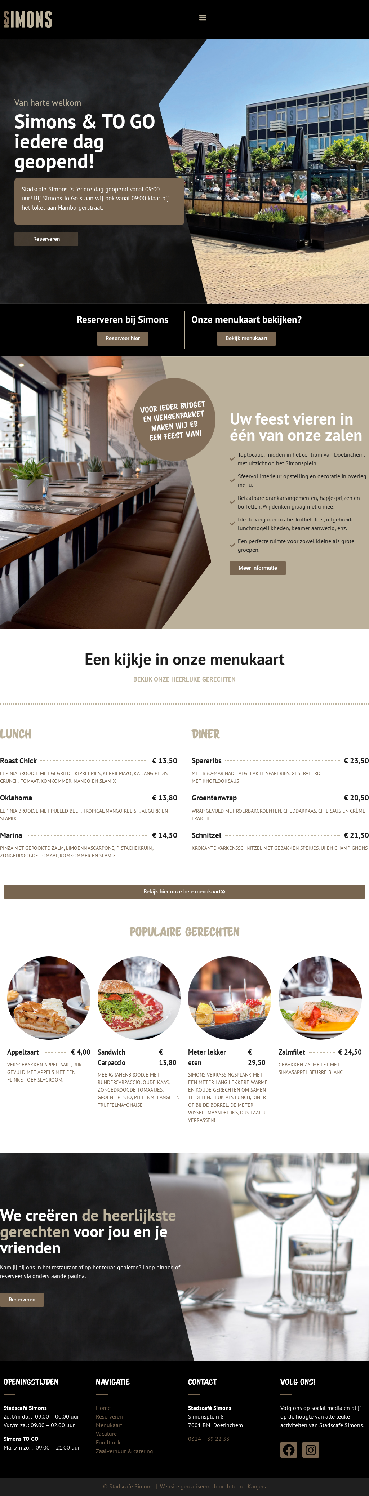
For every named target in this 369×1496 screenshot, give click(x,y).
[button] (203, 17)
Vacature (106, 1433)
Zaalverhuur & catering (124, 1451)
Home (103, 1407)
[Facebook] (288, 1450)
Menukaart (109, 1425)
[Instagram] (310, 1450)
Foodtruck (108, 1442)
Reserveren (109, 1416)
